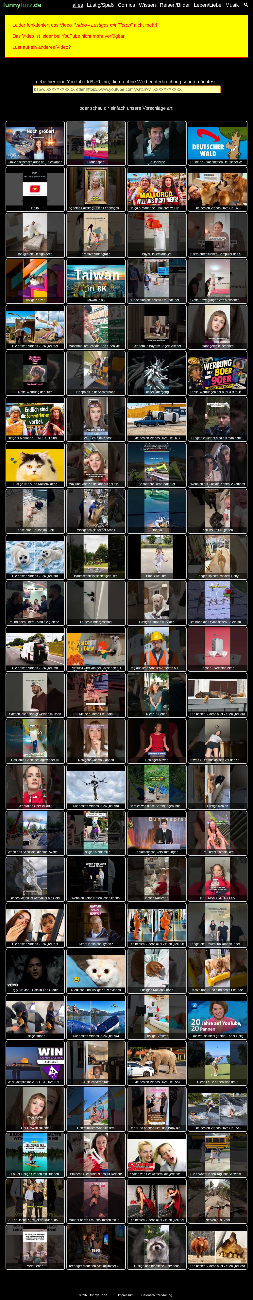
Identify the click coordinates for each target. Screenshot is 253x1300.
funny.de (22, 4)
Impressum (125, 1295)
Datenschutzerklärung (156, 1295)
